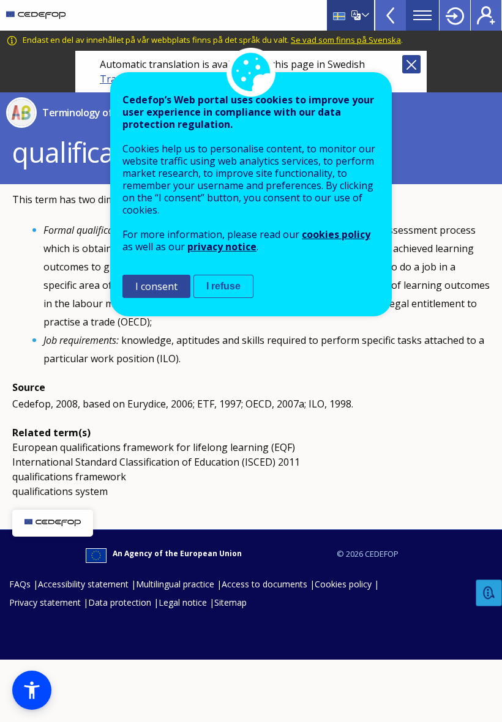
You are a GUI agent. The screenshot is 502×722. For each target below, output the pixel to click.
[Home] (36, 15)
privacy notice (222, 246)
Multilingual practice (175, 584)
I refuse (223, 286)
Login (455, 15)
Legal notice (183, 602)
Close (411, 64)
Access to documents (264, 584)
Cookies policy (343, 584)
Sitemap (230, 602)
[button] (31, 690)
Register (486, 15)
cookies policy (336, 234)
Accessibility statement (83, 584)
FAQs (20, 584)
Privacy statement (45, 602)
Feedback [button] (489, 593)
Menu (422, 15)
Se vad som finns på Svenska (346, 39)
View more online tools (390, 15)
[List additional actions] (364, 15)
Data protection (119, 602)
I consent (156, 286)
